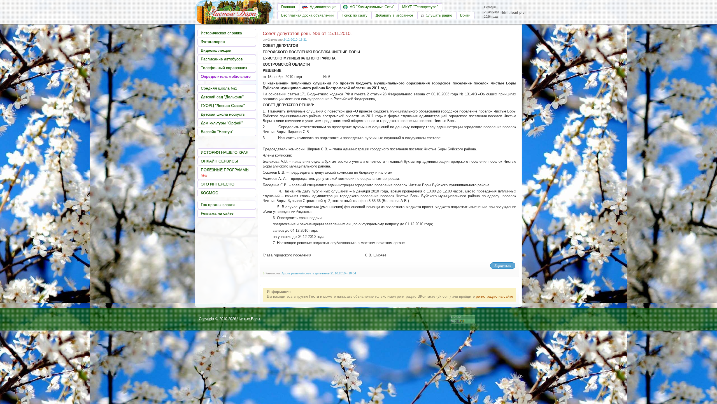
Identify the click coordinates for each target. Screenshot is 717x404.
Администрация (323, 7)
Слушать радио (436, 15)
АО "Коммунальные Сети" (372, 7)
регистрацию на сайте (494, 296)
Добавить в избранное (394, 15)
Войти (465, 15)
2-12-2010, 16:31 (295, 39)
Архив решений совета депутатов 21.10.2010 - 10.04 (318, 273)
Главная (288, 7)
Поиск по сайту (354, 15)
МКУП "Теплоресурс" (420, 7)
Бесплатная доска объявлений (307, 15)
